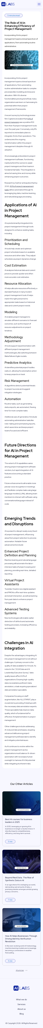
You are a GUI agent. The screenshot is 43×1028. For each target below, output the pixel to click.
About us (21, 1009)
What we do (21, 999)
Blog (21, 1013)
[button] (39, 4)
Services (21, 1004)
